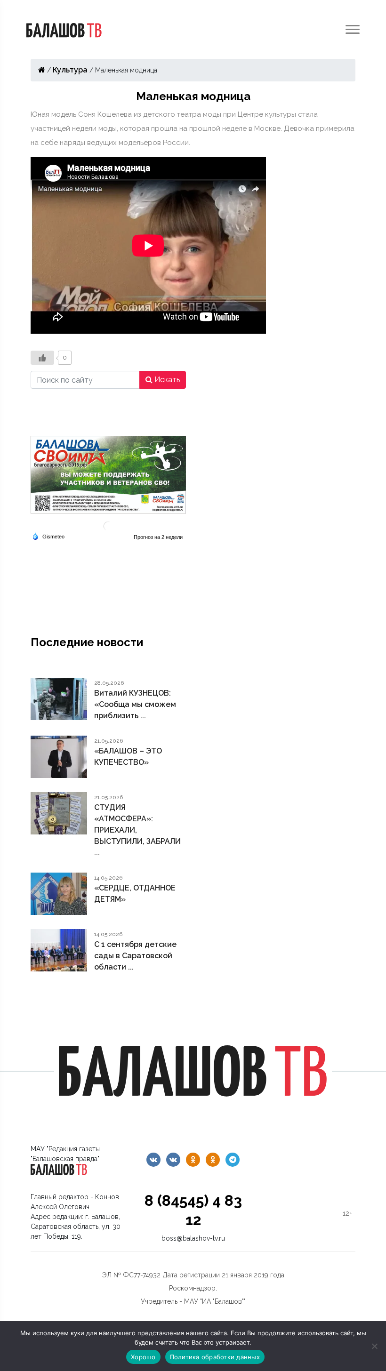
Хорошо (143, 1357)
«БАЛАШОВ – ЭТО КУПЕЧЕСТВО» (128, 756)
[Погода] (48, 536)
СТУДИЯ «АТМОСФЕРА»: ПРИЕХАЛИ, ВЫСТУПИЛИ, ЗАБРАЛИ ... (137, 830)
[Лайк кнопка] (42, 358)
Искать (166, 379)
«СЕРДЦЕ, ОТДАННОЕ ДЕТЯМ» (135, 893)
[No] (374, 1346)
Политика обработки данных (215, 1357)
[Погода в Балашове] (108, 525)
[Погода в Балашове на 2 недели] (159, 537)
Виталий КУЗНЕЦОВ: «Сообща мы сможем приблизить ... (135, 704)
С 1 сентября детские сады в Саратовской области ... (135, 955)
